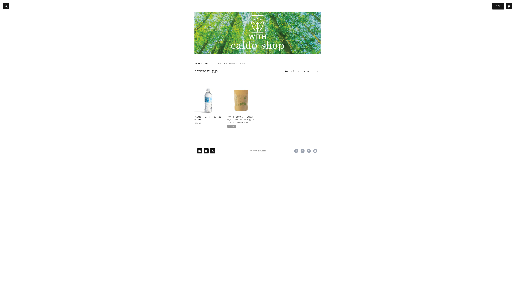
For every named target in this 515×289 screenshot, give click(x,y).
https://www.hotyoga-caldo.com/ (315, 151)
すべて (307, 71)
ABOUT (209, 63)
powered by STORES (257, 151)
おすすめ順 (289, 71)
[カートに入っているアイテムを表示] (509, 6)
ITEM (219, 63)
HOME (198, 63)
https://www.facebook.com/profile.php (296, 151)
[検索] (6, 6)
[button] (498, 6)
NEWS (243, 63)
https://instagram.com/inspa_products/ (309, 151)
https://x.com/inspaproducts (303, 151)
